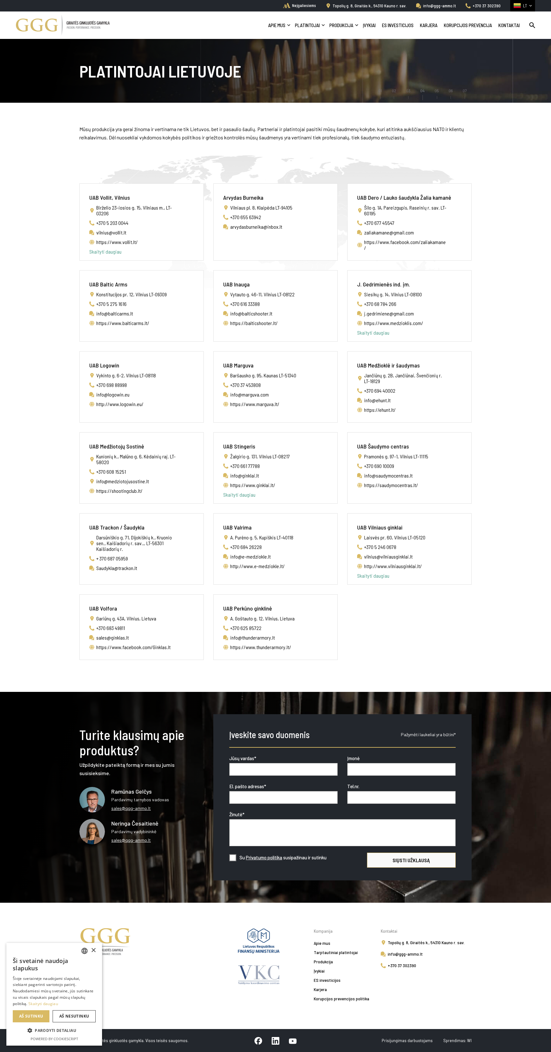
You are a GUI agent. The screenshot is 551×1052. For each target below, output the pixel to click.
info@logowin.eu (112, 394)
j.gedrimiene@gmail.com (389, 313)
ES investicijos (398, 25)
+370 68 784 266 (380, 304)
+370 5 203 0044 (112, 223)
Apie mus (276, 25)
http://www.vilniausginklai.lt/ (393, 566)
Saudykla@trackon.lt (116, 568)
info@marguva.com (249, 394)
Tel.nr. (353, 786)
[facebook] (258, 1040)
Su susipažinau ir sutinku (283, 857)
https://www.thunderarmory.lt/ (260, 647)
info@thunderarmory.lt (252, 637)
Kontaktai (509, 25)
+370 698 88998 (111, 385)
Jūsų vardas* (242, 758)
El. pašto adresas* (247, 786)
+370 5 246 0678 (380, 547)
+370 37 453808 (245, 385)
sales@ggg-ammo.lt (131, 808)
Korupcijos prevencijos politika (341, 998)
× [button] (93, 950)
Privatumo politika (264, 857)
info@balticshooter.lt (251, 313)
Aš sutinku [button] (31, 1016)
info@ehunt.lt (377, 400)
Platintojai (307, 25)
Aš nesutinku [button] (74, 1016)
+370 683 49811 (110, 628)
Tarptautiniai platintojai (336, 952)
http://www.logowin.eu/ (119, 404)
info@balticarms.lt (114, 313)
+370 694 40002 (379, 391)
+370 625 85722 (245, 628)
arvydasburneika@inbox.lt (256, 227)
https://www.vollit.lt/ (117, 242)
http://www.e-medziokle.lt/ (257, 566)
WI (469, 1040)
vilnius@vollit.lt (111, 232)
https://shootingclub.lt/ (119, 491)
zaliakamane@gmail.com (389, 232)
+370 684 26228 (246, 547)
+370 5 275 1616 (111, 304)
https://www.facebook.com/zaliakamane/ (405, 245)
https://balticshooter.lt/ (254, 323)
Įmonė (353, 758)
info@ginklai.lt (244, 475)
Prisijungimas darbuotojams (408, 1040)
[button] (54, 1030)
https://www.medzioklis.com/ (393, 323)
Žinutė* (237, 814)
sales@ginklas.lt (112, 637)
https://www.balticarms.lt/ (122, 323)
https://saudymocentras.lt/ (391, 485)
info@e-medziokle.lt (250, 556)
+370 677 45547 (379, 223)
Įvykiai (369, 25)
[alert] (54, 994)
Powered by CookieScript (54, 1038)
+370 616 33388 (245, 304)
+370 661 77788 (245, 466)
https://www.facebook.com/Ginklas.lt (133, 647)
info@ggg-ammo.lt (439, 5)
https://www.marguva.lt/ (254, 404)
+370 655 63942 (245, 217)
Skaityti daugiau (105, 252)
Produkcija (341, 25)
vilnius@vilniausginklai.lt (388, 556)
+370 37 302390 (487, 5)
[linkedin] (275, 1040)
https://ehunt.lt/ (380, 410)
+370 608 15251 (111, 472)
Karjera (428, 25)
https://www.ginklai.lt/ (252, 485)
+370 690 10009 (379, 466)
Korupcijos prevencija (468, 25)
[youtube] (293, 1040)
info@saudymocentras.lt (388, 475)
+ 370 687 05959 (112, 558)
